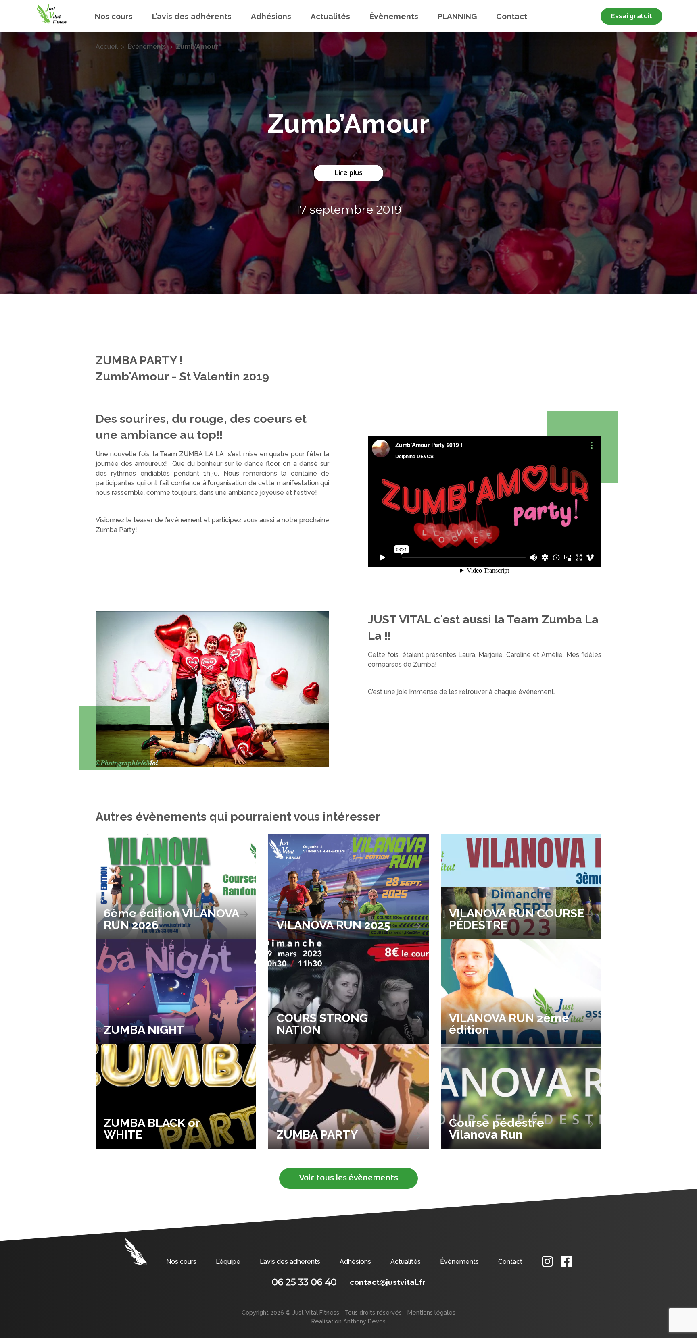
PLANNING (457, 16)
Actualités (330, 16)
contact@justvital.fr (388, 1282)
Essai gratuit (631, 16)
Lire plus (348, 172)
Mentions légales (431, 1312)
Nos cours (114, 16)
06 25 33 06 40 (304, 1282)
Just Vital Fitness (315, 1312)
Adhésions (271, 16)
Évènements (393, 16)
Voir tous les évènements (348, 1178)
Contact (511, 16)
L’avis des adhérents (192, 16)
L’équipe (228, 1261)
